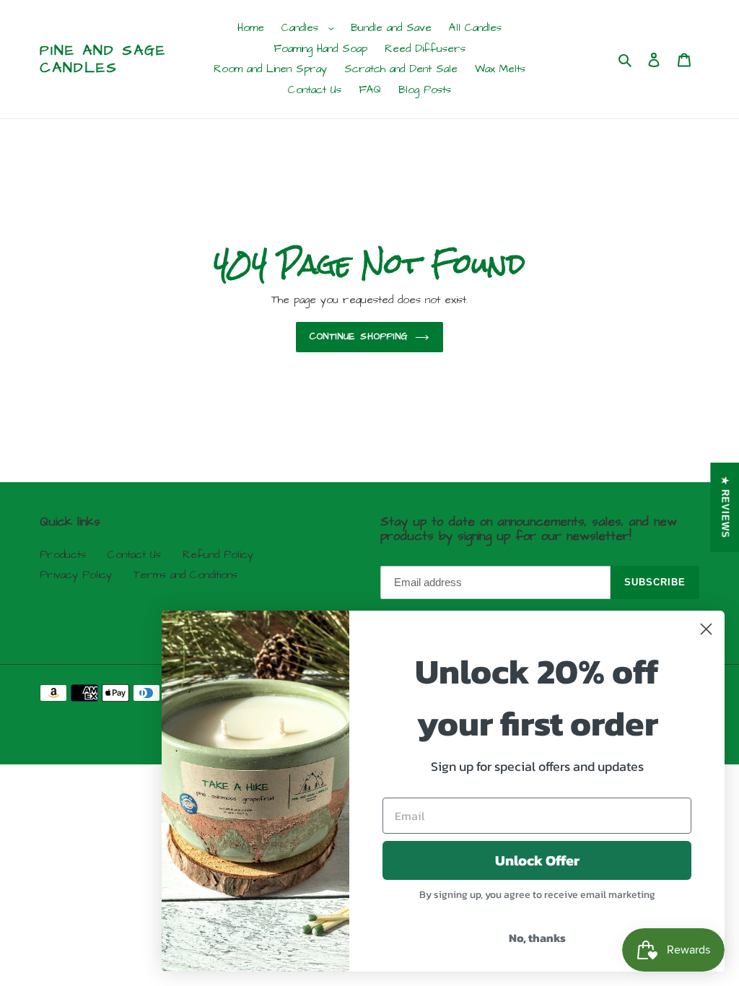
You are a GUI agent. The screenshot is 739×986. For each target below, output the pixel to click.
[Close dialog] (706, 629)
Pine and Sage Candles (103, 59)
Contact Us (134, 554)
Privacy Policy (76, 575)
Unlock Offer (537, 860)
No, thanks (537, 937)
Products (63, 554)
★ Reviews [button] (725, 507)
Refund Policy (218, 554)
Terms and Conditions (185, 575)
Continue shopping (359, 336)
